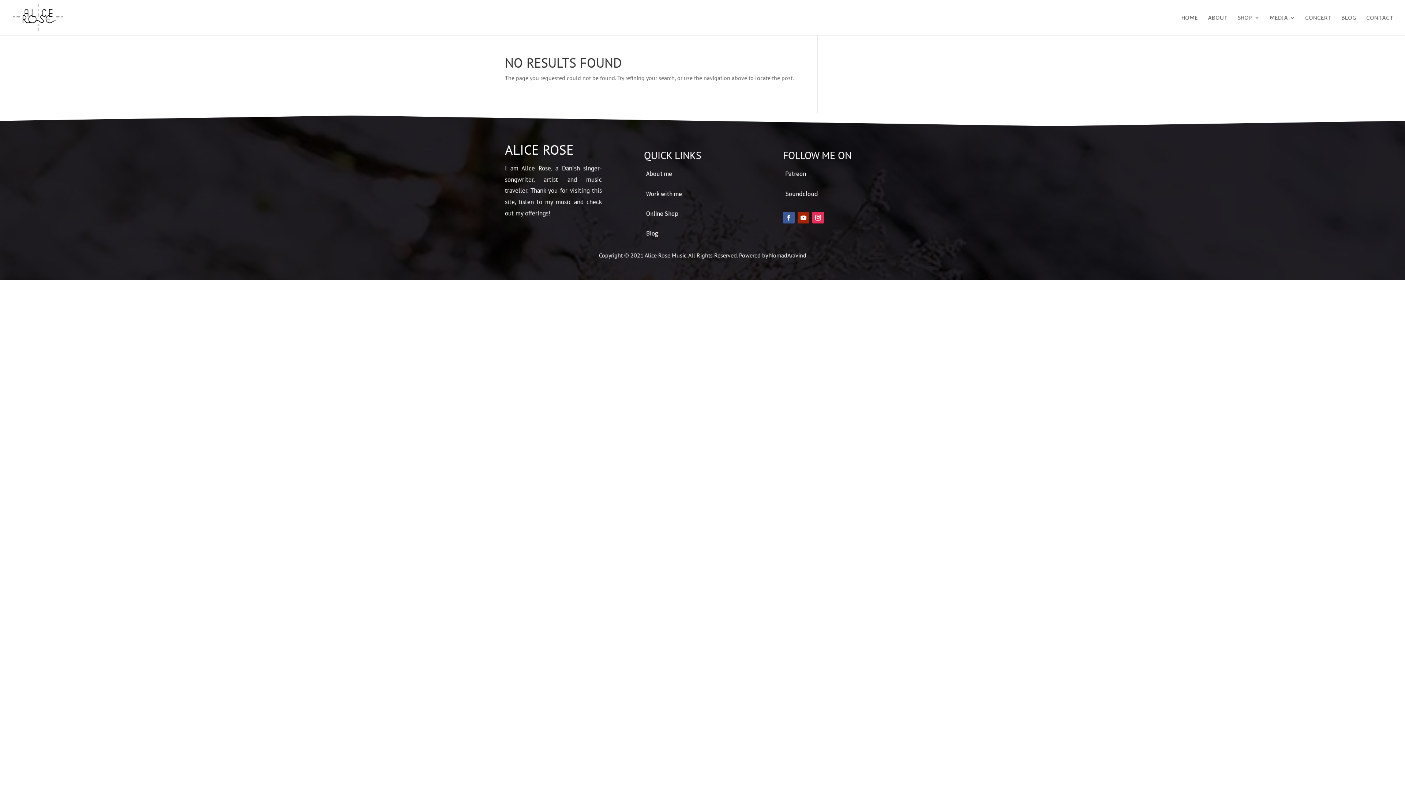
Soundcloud (801, 194)
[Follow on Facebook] (789, 217)
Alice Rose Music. (666, 255)
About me (659, 174)
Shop (1244, 18)
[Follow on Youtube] (803, 217)
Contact (1379, 18)
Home (1189, 18)
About (1218, 18)
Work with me (664, 194)
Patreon (795, 174)
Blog (1348, 18)
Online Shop (662, 214)
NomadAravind (787, 255)
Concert (1318, 18)
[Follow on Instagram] (818, 217)
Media (1279, 18)
